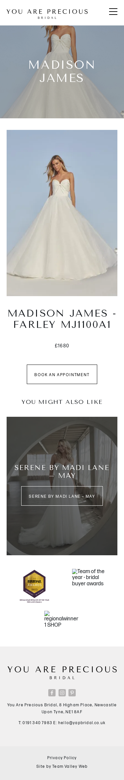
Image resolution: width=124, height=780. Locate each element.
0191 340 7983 (37, 723)
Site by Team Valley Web (62, 766)
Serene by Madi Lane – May (62, 496)
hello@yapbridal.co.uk (81, 723)
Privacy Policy (62, 758)
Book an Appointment (61, 374)
